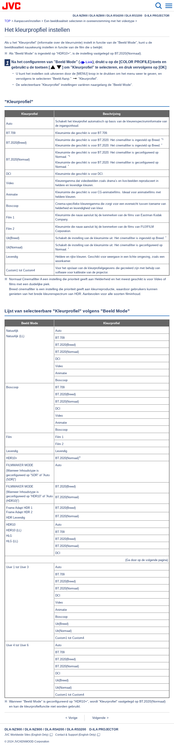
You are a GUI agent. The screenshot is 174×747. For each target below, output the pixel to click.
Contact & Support (75, 734)
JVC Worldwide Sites (26, 734)
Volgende (99, 718)
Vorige (72, 718)
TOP (8, 21)
